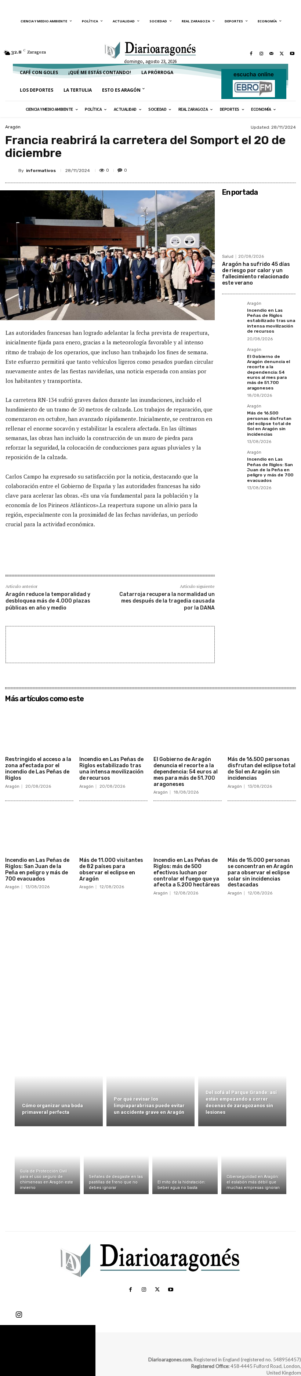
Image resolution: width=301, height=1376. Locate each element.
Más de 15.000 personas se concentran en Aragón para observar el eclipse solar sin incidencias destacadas (260, 872)
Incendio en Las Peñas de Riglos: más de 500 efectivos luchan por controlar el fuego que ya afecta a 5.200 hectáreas (186, 872)
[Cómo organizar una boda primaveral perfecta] (59, 1084)
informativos (41, 170)
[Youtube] (292, 53)
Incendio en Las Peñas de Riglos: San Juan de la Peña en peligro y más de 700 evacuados (270, 470)
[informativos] (11, 170)
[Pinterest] (254, 169)
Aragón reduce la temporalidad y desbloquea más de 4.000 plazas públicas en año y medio (48, 601)
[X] (282, 53)
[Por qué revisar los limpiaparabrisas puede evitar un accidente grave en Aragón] (150, 1084)
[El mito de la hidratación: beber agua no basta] (185, 1162)
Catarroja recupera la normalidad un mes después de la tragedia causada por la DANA (167, 601)
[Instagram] (261, 53)
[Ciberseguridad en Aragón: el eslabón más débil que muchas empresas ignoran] (254, 1162)
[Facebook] (251, 53)
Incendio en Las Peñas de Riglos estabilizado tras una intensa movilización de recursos (271, 321)
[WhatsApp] (271, 169)
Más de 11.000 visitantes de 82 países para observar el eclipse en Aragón (111, 869)
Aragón (13, 127)
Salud (227, 257)
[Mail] (271, 53)
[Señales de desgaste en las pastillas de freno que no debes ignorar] (116, 1162)
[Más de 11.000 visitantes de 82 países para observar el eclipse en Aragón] (113, 830)
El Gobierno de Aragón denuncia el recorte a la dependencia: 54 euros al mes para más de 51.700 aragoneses (268, 372)
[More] (288, 169)
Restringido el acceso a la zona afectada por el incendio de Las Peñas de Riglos (38, 768)
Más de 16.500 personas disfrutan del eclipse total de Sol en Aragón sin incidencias (269, 423)
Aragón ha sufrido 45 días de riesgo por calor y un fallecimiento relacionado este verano (256, 273)
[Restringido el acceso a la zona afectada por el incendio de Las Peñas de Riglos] (39, 729)
